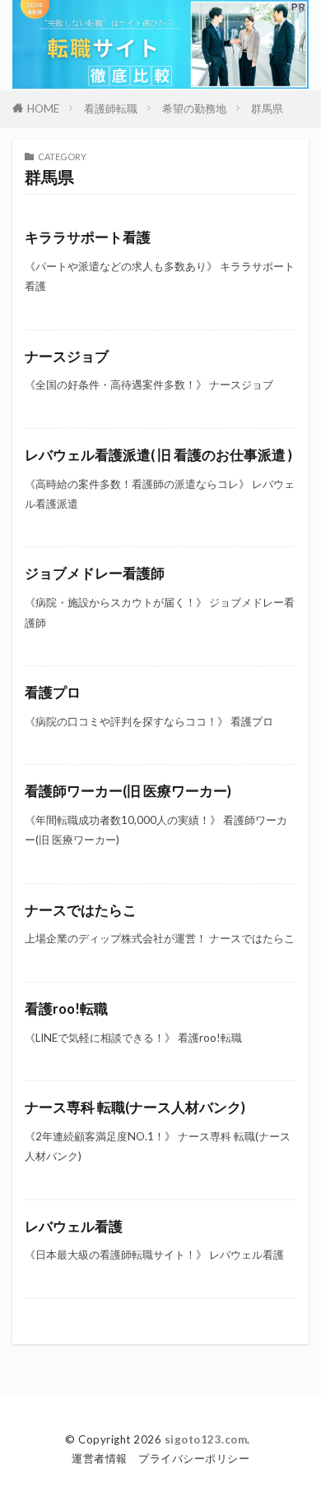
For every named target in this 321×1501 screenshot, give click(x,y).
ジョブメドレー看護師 (95, 573)
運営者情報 (100, 1458)
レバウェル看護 (74, 1226)
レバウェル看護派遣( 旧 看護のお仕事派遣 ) (158, 455)
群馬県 (267, 108)
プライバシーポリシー (193, 1458)
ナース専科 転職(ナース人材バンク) (135, 1107)
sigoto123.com (206, 1439)
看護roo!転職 (66, 1009)
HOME (43, 108)
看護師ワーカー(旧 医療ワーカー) (128, 791)
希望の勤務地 (194, 108)
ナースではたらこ (81, 910)
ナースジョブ (67, 356)
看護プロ (53, 692)
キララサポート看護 (88, 237)
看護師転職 (110, 108)
